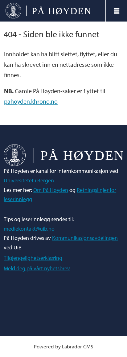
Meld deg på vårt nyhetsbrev (37, 268)
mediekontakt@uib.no (29, 228)
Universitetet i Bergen (29, 180)
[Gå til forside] (53, 11)
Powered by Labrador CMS (63, 346)
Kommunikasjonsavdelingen (85, 237)
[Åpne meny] (116, 11)
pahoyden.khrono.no (31, 101)
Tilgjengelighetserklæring (33, 257)
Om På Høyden (50, 189)
